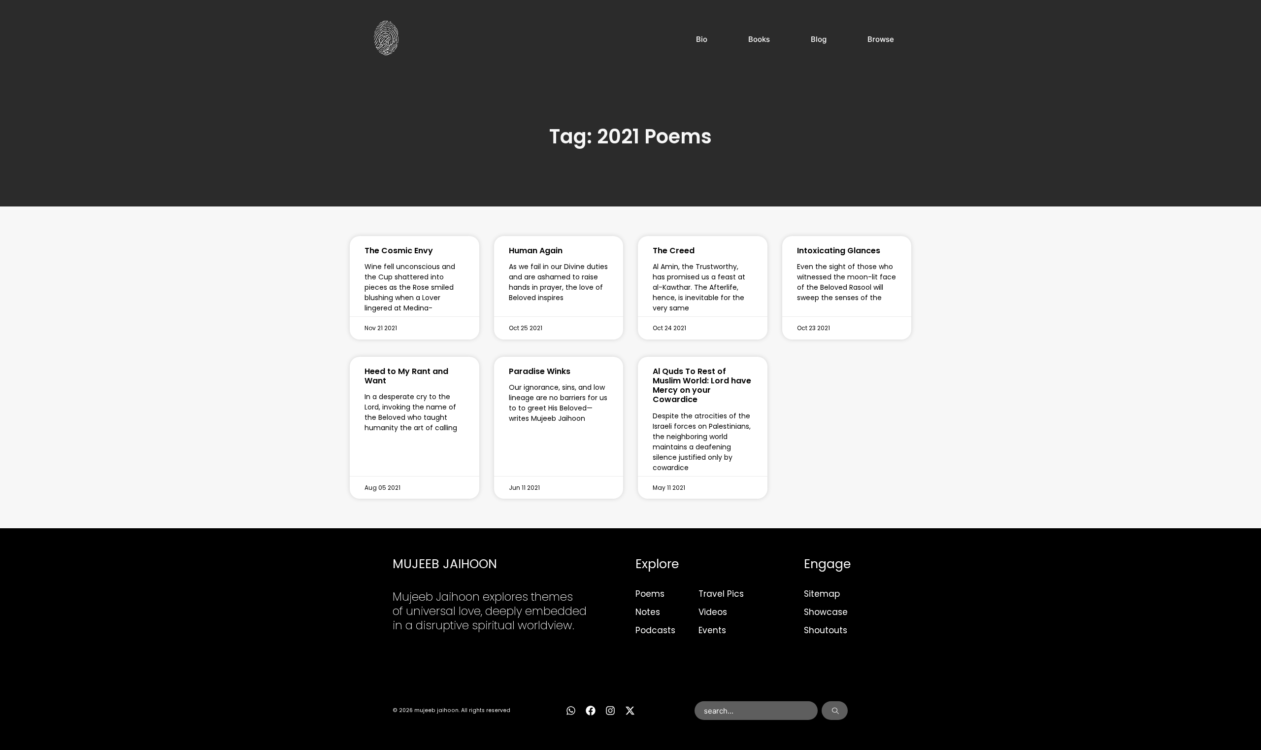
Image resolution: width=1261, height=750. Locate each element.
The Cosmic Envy (399, 250)
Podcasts (655, 630)
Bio (701, 39)
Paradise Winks (539, 371)
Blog (819, 39)
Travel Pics (721, 594)
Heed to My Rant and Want (406, 376)
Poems (649, 594)
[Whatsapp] (571, 710)
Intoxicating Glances (838, 250)
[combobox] (756, 710)
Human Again (536, 250)
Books (759, 39)
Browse (880, 39)
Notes (647, 612)
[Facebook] (590, 710)
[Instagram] (610, 710)
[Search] (835, 710)
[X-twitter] (630, 710)
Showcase (826, 612)
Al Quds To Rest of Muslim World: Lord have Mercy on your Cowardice (702, 386)
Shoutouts (825, 630)
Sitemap (822, 594)
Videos (712, 612)
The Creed (674, 250)
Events (712, 630)
